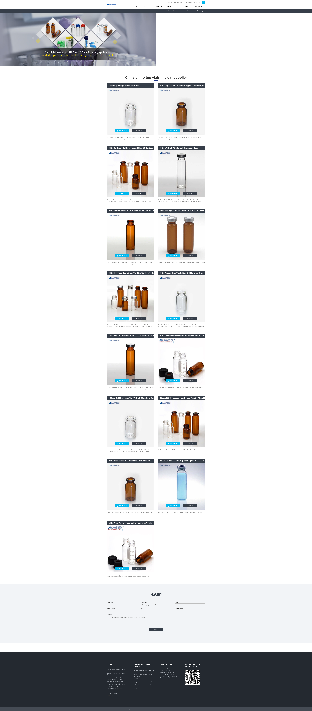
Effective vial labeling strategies (114, 677)
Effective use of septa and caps (114, 679)
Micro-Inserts (137, 676)
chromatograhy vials (144, 665)
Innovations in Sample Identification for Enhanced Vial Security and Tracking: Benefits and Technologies (116, 683)
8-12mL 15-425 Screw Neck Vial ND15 (143, 685)
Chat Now (139, 130)
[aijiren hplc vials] (118, 4)
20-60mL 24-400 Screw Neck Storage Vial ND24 (144, 681)
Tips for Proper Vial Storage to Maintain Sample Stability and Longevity (114, 688)
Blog (169, 6)
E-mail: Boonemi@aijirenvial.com (175, 2)
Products (147, 6)
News (187, 6)
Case (178, 6)
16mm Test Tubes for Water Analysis (143, 674)
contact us (166, 664)
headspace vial (181, 11)
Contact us (198, 6)
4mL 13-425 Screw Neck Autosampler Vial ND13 (144, 671)
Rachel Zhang (110, 695)
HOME (136, 6)
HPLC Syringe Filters (139, 679)
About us (159, 6)
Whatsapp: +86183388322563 (167, 672)
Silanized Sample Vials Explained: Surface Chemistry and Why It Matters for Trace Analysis (116, 669)
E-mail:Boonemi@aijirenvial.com (167, 668)
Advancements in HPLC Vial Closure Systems (116, 674)
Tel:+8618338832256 (165, 670)
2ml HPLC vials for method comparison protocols (113, 692)
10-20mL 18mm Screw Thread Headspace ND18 (144, 687)
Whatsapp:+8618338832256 (193, 2)
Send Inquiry (123, 130)
